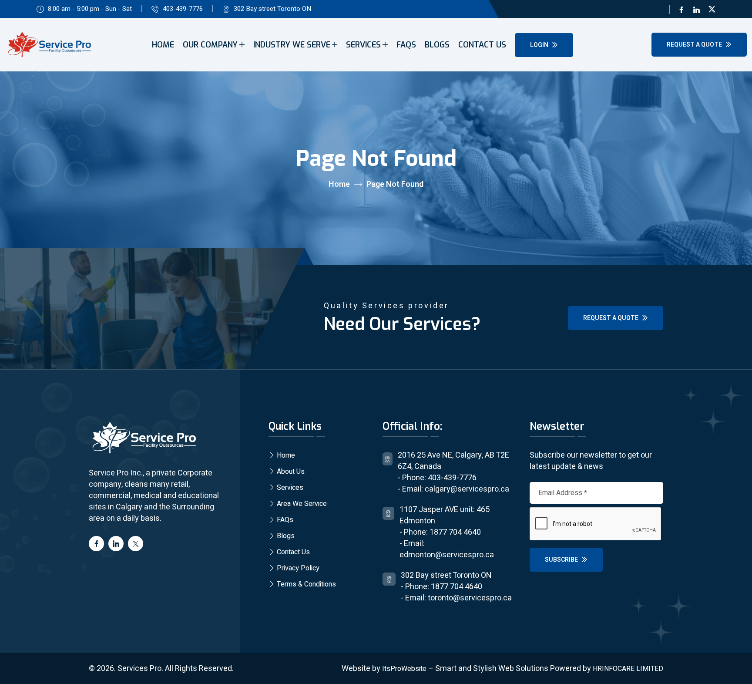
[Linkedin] (696, 9)
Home (163, 45)
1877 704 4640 (455, 532)
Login (540, 45)
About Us (290, 471)
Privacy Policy (297, 568)
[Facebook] (681, 9)
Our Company (210, 45)
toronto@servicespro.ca (470, 598)
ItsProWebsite (404, 669)
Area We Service (301, 504)
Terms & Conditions (305, 584)
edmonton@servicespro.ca (447, 555)
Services (363, 45)
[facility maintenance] (143, 438)
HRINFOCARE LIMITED (628, 669)
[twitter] (711, 9)
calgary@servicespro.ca (467, 489)
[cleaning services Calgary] (48, 45)
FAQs (406, 45)
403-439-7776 (183, 8)
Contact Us (482, 45)
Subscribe (562, 559)
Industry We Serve (291, 45)
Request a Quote (695, 44)
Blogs (437, 45)
